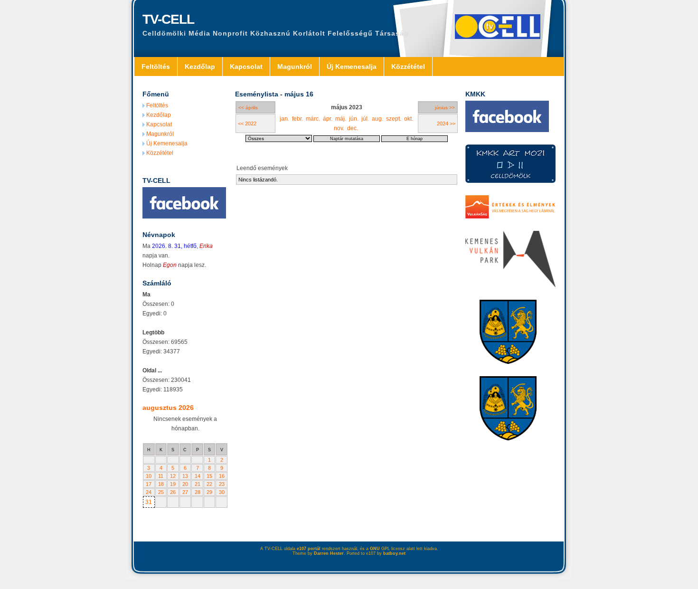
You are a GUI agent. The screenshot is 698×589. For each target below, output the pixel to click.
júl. (365, 118)
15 (209, 476)
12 (173, 476)
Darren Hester (329, 553)
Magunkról (294, 66)
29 (209, 492)
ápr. (327, 118)
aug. (377, 118)
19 (173, 484)
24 (148, 492)
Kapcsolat (246, 66)
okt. (408, 118)
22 (209, 484)
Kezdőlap (200, 66)
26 (173, 492)
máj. (340, 118)
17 (148, 484)
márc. (313, 118)
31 (148, 502)
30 (222, 492)
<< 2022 (247, 123)
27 (185, 492)
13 (185, 476)
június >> (445, 107)
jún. (353, 118)
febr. (297, 118)
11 (160, 476)
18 (161, 484)
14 (197, 476)
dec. (352, 128)
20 (185, 484)
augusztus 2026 (168, 407)
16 (222, 476)
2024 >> (446, 123)
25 (161, 492)
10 (148, 476)
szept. (393, 118)
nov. (339, 128)
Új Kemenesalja (352, 66)
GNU (375, 548)
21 (197, 484)
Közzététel (408, 66)
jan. (284, 118)
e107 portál (309, 548)
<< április (248, 107)
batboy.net (394, 553)
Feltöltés (155, 66)
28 (197, 492)
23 (222, 484)
